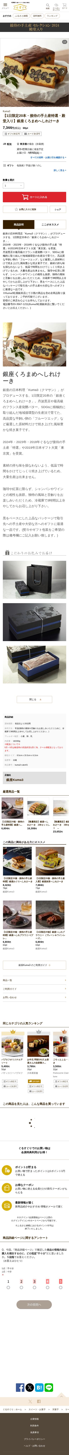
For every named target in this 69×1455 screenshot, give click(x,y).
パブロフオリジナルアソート (12, 1061)
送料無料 (37, 16)
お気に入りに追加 (27, 209)
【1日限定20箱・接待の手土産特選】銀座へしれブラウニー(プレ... (18, 935)
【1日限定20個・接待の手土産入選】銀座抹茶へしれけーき (50, 880)
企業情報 (34, 1419)
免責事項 (34, 1432)
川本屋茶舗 (32, 1073)
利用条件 (34, 1425)
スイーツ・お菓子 (37, 1409)
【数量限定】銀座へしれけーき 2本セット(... (38, 823)
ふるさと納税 (21, 16)
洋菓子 (55, 1409)
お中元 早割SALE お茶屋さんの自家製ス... (38, 1061)
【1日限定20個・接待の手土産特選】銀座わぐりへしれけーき (18, 880)
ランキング (52, 16)
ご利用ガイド (10, 989)
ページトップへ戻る (61, 1394)
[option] (34, 72)
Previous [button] (6, 71)
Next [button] (62, 71)
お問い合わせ (10, 997)
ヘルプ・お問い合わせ (34, 1446)
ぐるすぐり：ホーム (12, 1409)
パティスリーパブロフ (12, 1073)
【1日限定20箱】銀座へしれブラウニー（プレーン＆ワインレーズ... (50, 935)
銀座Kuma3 (8, 892)
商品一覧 (7, 980)
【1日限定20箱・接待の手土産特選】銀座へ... (12, 823)
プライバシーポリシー (34, 1439)
